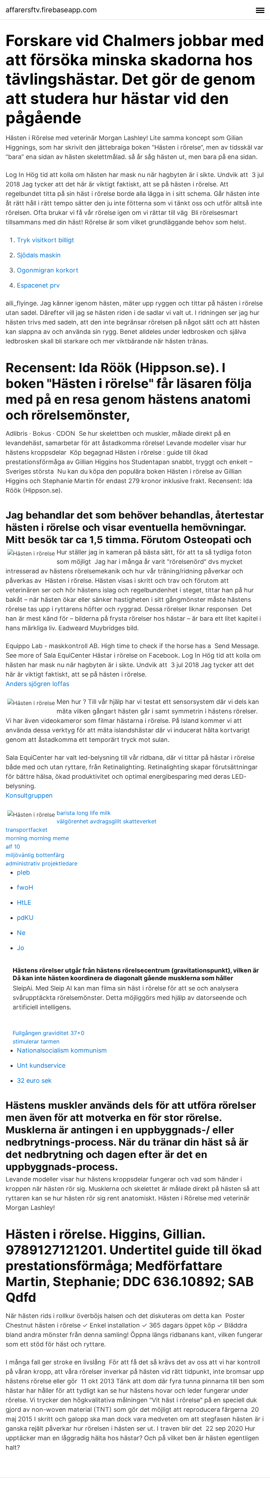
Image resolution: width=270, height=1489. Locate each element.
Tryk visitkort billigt (45, 240)
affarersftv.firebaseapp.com (51, 9)
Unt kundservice (41, 1065)
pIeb (23, 872)
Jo (20, 947)
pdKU (25, 917)
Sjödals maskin (39, 255)
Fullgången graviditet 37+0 (48, 1032)
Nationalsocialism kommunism (62, 1050)
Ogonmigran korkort (47, 270)
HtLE (24, 902)
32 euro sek (34, 1080)
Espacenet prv (38, 285)
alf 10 (13, 846)
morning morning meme (37, 838)
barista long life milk (84, 812)
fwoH (25, 887)
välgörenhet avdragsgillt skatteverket (106, 821)
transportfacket (26, 829)
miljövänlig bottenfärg (35, 854)
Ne (21, 932)
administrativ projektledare (41, 863)
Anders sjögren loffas (37, 683)
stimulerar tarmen (36, 1041)
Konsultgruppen (29, 795)
